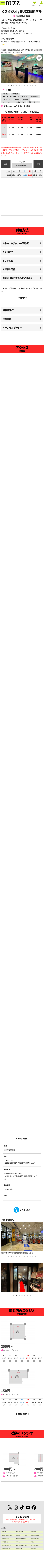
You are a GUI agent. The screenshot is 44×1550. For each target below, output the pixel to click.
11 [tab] (35, 85)
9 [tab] (30, 85)
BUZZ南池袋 (5, 1544)
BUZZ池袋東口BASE (34, 1537)
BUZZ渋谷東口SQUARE (21, 1548)
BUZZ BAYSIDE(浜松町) (7, 1537)
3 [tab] (14, 85)
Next (41, 68)
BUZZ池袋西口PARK (34, 1541)
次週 (38, 164)
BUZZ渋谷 (32, 1544)
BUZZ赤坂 (4, 1534)
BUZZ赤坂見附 (19, 1534)
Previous (3, 68)
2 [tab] (11, 85)
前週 (5, 164)
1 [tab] (8, 85)
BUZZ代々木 (19, 1544)
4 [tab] (16, 85)
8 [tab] (27, 85)
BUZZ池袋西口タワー (21, 1541)
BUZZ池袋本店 (5, 1541)
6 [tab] (22, 85)
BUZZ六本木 (33, 1534)
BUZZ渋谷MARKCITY (6, 1548)
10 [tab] (33, 85)
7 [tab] (25, 85)
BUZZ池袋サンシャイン (21, 1537)
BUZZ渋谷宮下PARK (34, 1548)
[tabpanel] (22, 68)
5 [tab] (19, 85)
